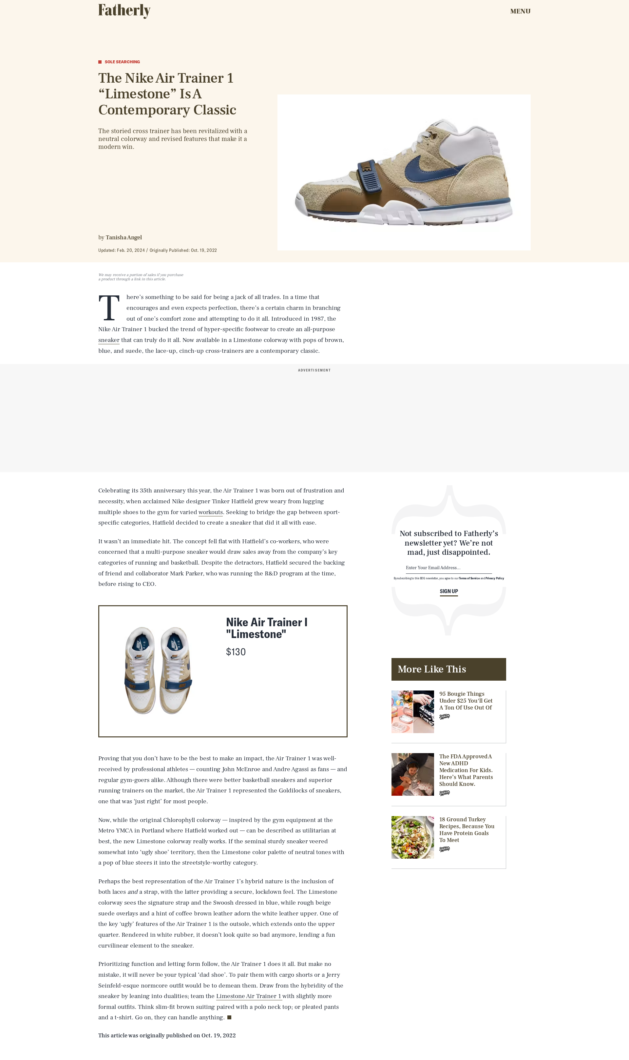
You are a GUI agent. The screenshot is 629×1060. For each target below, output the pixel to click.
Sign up (449, 591)
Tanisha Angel (124, 237)
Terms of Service (469, 578)
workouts (211, 512)
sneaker (109, 340)
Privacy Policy (495, 578)
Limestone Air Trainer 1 (249, 996)
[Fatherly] (124, 11)
